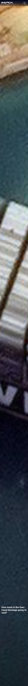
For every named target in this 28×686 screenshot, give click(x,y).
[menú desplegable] (24, 3)
